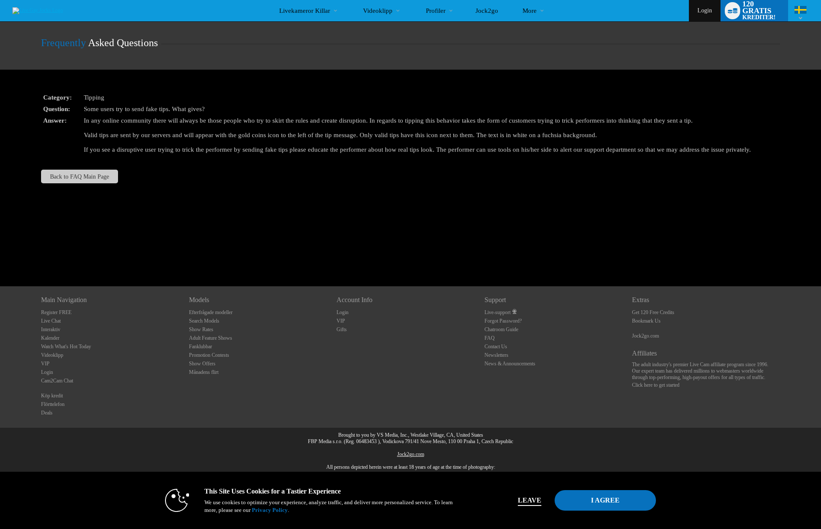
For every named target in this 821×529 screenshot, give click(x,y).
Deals (47, 413)
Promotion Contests (209, 355)
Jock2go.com (645, 336)
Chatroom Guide (501, 329)
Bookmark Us (646, 321)
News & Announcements (509, 364)
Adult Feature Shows (210, 338)
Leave (529, 500)
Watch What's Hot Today (66, 347)
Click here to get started (655, 385)
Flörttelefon (53, 404)
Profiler (436, 10)
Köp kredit (52, 396)
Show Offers (202, 364)
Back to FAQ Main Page (79, 176)
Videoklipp (378, 10)
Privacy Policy (270, 510)
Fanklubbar (200, 347)
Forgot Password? (503, 321)
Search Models (204, 321)
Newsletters (496, 355)
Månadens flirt (204, 372)
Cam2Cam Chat (57, 381)
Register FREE (56, 312)
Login (704, 10)
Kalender (50, 338)
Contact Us (495, 347)
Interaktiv (50, 329)
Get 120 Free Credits (653, 312)
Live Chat (51, 321)
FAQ (489, 338)
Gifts (342, 329)
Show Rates (201, 329)
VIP (45, 364)
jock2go (486, 10)
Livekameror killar (304, 10)
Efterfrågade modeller (211, 312)
